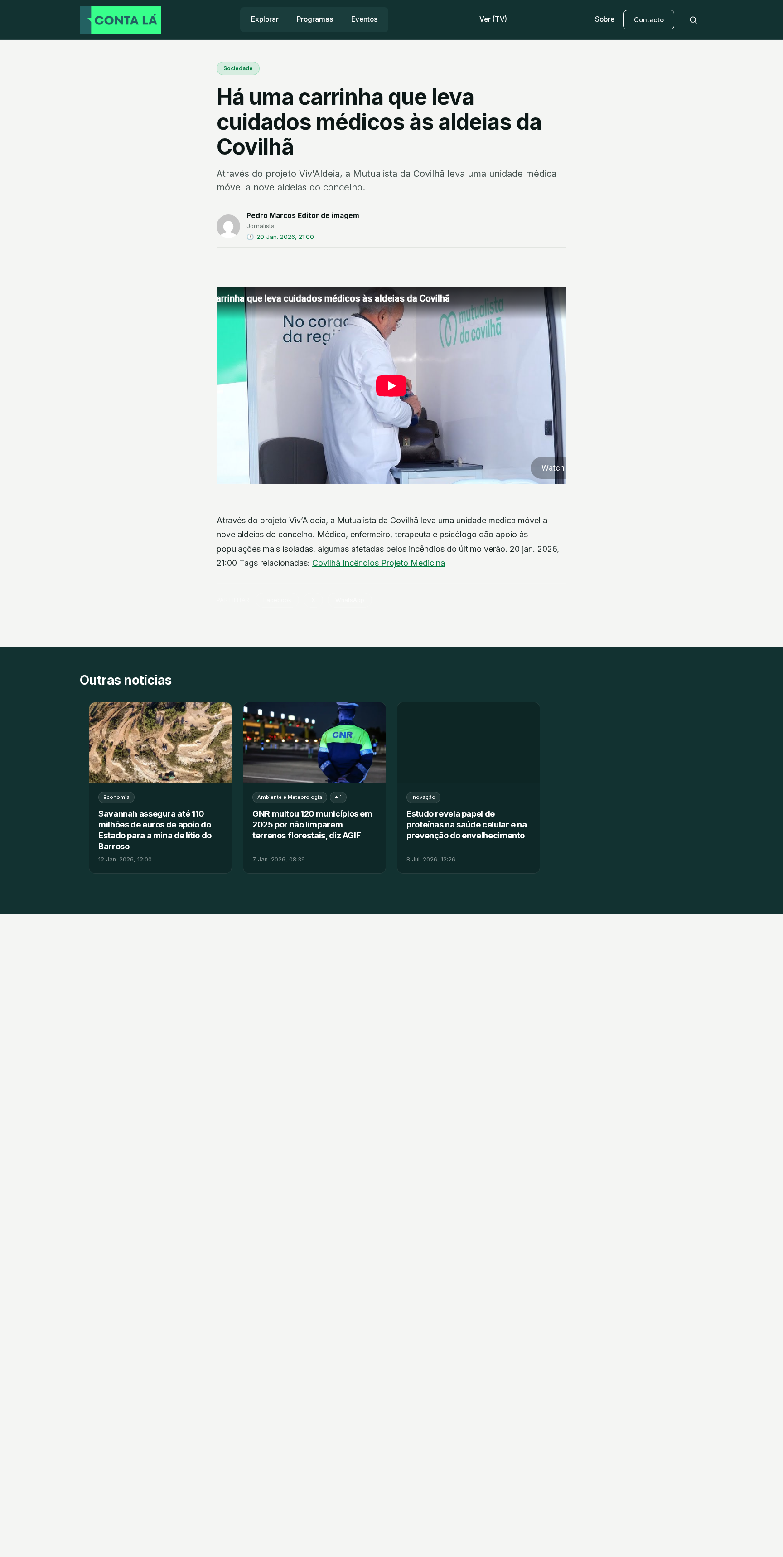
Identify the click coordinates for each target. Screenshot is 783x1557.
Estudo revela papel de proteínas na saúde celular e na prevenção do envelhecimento (466, 824)
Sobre (604, 19)
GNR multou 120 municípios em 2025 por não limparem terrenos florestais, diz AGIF (312, 824)
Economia (116, 797)
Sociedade (238, 68)
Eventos (364, 19)
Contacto (649, 20)
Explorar (265, 19)
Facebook (277, 600)
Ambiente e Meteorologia (289, 797)
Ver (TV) (493, 19)
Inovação (423, 797)
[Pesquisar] (693, 20)
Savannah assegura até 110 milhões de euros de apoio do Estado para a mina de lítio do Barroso (155, 829)
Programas (315, 19)
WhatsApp (349, 600)
